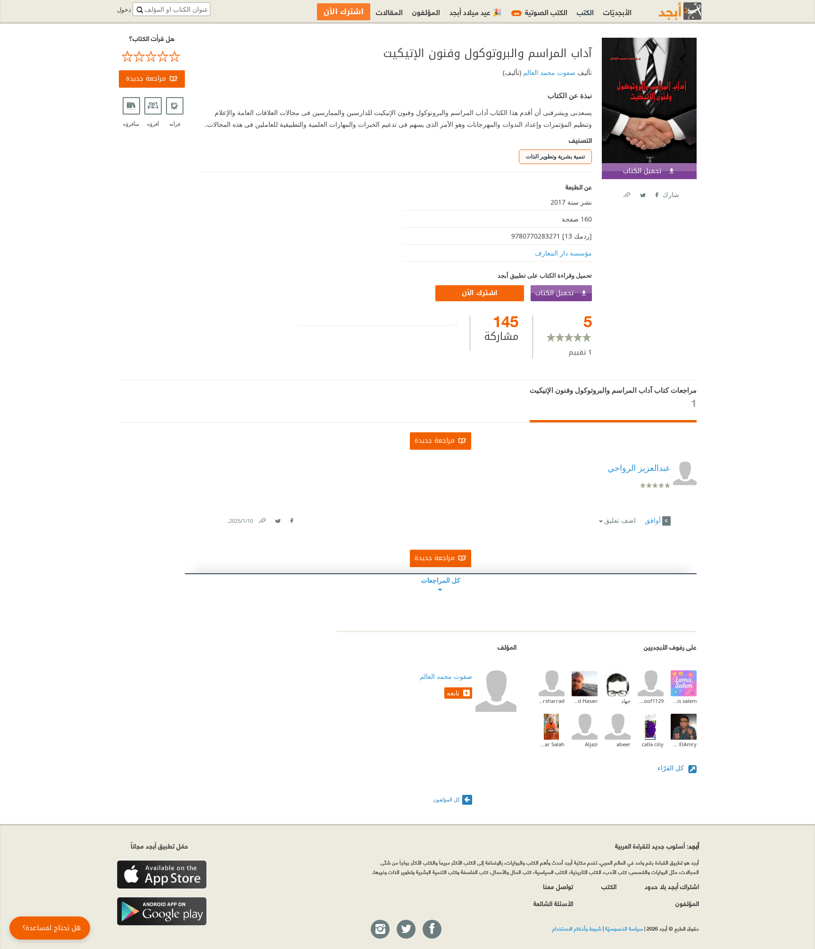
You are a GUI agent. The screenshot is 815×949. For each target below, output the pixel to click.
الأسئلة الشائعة (553, 903)
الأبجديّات (617, 11)
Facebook (656, 193)
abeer (623, 744)
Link (261, 519)
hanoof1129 (651, 700)
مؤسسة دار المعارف (563, 252)
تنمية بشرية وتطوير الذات (555, 156)
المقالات (389, 11)
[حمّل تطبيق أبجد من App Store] (161, 875)
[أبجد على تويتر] (406, 930)
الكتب (585, 11)
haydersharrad (552, 700)
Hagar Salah (552, 744)
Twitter (642, 193)
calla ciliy (653, 744)
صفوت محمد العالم (548, 72)
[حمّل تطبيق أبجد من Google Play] (161, 911)
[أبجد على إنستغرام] (380, 930)
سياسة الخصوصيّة (624, 928)
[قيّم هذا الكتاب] (152, 56)
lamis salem (684, 700)
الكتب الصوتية (540, 11)
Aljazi (591, 744)
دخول (124, 10)
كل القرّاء (671, 767)
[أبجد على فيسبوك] (431, 930)
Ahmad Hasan (585, 700)
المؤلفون (426, 11)
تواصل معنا (558, 886)
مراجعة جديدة (146, 78)
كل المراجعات (440, 580)
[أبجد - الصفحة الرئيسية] (668, 11)
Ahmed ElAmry (684, 744)
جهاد (626, 700)
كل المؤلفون (446, 799)
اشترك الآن (480, 293)
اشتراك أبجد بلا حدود (672, 886)
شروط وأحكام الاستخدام (576, 928)
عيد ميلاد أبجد (475, 11)
